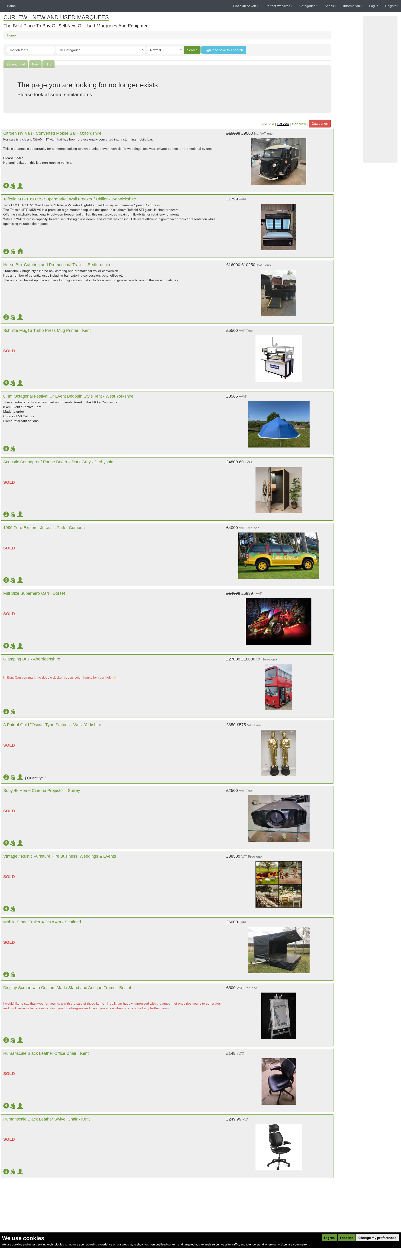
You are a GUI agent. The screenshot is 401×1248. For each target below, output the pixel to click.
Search (192, 50)
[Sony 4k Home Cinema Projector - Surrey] (279, 816)
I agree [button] (329, 1238)
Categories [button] (307, 6)
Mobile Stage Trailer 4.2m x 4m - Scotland (42, 922)
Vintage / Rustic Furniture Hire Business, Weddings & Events (59, 856)
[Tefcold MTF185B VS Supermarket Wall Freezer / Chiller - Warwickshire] (279, 224)
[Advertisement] (380, 89)
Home (11, 6)
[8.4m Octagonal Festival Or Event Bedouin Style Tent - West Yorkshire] (279, 422)
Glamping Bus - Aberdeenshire (31, 659)
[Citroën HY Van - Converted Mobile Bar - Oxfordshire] (279, 159)
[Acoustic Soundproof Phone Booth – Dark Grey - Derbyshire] (279, 487)
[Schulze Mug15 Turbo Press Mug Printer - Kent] (279, 356)
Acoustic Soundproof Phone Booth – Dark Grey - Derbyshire (59, 462)
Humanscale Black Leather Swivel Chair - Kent (46, 1119)
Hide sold (267, 124)
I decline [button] (346, 1238)
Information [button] (351, 6)
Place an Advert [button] (244, 6)
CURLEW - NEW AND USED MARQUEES (56, 17)
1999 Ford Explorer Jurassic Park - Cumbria (44, 527)
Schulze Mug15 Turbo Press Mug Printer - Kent (47, 330)
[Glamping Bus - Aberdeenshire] (279, 684)
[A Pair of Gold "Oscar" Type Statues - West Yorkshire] (279, 750)
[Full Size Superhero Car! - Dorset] (279, 619)
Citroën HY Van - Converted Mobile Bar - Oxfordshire (52, 133)
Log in (373, 6)
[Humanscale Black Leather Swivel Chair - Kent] (279, 1144)
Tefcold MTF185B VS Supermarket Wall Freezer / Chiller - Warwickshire (69, 199)
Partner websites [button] (277, 6)
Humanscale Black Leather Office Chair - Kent (46, 1053)
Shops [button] (329, 6)
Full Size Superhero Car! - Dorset (34, 593)
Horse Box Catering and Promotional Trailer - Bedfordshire (57, 264)
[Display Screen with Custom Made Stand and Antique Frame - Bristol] (279, 1013)
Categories (320, 123)
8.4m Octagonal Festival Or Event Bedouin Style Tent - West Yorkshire (68, 396)
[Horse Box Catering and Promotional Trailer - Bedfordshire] (279, 290)
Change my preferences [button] (377, 1238)
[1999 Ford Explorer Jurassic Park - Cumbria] (279, 553)
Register (391, 6)
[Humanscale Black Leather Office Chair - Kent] (279, 1079)
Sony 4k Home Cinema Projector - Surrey (41, 790)
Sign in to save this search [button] (223, 50)
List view (283, 124)
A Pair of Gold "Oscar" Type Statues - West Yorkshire (52, 724)
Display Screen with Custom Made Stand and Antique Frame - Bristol (67, 987)
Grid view (299, 124)
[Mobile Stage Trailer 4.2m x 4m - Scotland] (279, 947)
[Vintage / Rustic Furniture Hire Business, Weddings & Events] (279, 882)
